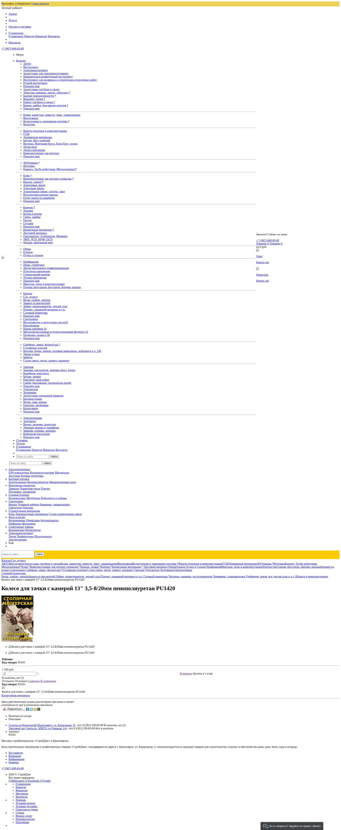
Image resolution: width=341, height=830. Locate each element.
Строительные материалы (24, 510)
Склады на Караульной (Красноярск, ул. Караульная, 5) (42, 725)
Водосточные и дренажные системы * (46, 121)
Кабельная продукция (36, 433)
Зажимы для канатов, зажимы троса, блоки (49, 370)
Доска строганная (34, 150)
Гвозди (27, 220)
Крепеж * (29, 207)
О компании (16, 33)
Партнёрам (22, 822)
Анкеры (28, 210)
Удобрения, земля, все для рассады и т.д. (270, 576)
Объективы (33, 520)
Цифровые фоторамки (22, 523)
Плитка (45, 488)
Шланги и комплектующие (311, 576)
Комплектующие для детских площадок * (48, 178)
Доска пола (30, 146)
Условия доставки (26, 806)
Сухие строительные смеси (65, 514)
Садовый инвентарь (35, 312)
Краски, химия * (33, 181)
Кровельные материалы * (38, 229)
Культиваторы (17, 498)
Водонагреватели (37, 482)
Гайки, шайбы (31, 217)
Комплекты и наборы (54, 498)
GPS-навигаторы (19, 472)
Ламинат (14, 488)
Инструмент (30, 67)
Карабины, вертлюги (36, 373)
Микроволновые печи (62, 482)
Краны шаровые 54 (35, 328)
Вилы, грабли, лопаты (36, 299)
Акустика (14, 475)
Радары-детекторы (32, 475)
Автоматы (29, 421)
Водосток (29, 124)
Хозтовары (29, 392)
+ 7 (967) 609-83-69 (267, 240)
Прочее (27, 293)
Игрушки (29, 165)
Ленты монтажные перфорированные (46, 268)
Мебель (27, 357)
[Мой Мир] (39, 709)
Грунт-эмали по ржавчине (39, 197)
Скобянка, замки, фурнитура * (41, 344)
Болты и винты (32, 213)
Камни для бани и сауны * (39, 102)
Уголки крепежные (35, 277)
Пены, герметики (33, 264)
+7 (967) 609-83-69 (12, 48)
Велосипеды (33, 530)
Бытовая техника (19, 478)
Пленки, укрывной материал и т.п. (44, 309)
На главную (16, 752)
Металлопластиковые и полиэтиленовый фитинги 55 (55, 331)
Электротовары (32, 418)
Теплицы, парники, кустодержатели (190, 576)
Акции (13, 13)
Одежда (28, 252)
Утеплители (30, 389)
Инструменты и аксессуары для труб (45, 322)
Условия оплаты (25, 803)
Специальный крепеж (36, 274)
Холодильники (18, 482)
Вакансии (41, 36)
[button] (292, 826)
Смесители (15, 507)
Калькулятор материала (15, 695)
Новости (29, 36)
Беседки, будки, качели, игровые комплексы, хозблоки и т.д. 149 (62, 351)
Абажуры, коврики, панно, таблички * (46, 92)
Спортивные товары (21, 526)
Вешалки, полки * (34, 98)
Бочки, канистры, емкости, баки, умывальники (51, 114)
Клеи (12, 514)
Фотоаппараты (49, 520)
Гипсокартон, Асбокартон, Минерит (45, 236)
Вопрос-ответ (24, 815)
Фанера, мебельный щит (38, 242)
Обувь (27, 248)
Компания (15, 756)
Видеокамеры (17, 520)
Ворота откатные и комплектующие (45, 130)
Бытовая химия (32, 398)
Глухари (28, 223)
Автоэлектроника (19, 469)
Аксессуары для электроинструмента (45, 73)
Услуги (13, 20)
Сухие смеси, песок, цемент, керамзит (46, 360)
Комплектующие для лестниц (41, 153)
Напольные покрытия (22, 485)
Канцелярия (30, 408)
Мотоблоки (33, 498)
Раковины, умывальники (55, 504)
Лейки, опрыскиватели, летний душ (45, 306)
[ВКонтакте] (27, 709)
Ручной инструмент (35, 83)
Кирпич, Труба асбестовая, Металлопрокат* (50, 169)
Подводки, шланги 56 (36, 335)
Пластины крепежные (36, 271)
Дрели (12, 536)
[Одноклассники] (35, 709)
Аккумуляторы (18, 539)
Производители (25, 819)
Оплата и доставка (20, 26)
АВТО (27, 63)
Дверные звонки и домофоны (41, 427)
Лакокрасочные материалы (31, 514)
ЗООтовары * (31, 162)
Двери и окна (31, 354)
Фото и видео (17, 517)
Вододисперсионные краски (40, 194)
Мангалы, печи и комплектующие (44, 284)
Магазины (22, 793)
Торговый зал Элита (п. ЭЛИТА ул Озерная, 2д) (38, 728)
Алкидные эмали (33, 188)
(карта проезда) (41, 3)
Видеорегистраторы (42, 472)
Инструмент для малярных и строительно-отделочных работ (60, 79)
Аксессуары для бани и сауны (41, 89)
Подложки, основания (22, 491)
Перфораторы (25, 536)
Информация (16, 759)
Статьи (20, 812)
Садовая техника (19, 494)
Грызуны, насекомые (35, 405)
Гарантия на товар (27, 809)
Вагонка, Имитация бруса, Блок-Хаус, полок (50, 143)
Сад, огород (30, 296)
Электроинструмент (35, 70)
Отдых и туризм (33, 255)
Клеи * (27, 175)
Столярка (22, 440)
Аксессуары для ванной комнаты (43, 395)
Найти (54, 456)
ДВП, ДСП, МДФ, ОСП (38, 239)
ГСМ (26, 134)
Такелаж (28, 366)
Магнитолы (62, 472)
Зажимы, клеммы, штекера (39, 430)
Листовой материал (35, 232)
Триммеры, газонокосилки (229, 576)
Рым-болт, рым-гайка (36, 379)
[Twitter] (31, 709)
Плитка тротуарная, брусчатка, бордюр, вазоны (52, 287)
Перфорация (30, 261)
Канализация (31, 325)
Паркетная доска (30, 488)
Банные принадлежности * (39, 95)
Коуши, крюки (32, 376)
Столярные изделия (35, 347)
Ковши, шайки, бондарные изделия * (45, 105)
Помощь (14, 762)
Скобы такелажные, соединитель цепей (47, 382)
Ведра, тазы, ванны (35, 402)
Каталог (21, 60)
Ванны (13, 504)
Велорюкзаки (17, 530)
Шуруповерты (43, 536)
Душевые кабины (28, 504)
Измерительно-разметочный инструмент (48, 76)
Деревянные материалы (37, 137)
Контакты (54, 36)
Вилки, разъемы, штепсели (39, 424)
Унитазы (28, 507)
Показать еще (31, 86)
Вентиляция (30, 118)
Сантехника (30, 319)
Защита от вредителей (36, 303)
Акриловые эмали (34, 185)
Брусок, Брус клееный (36, 140)
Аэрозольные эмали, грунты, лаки (44, 191)
